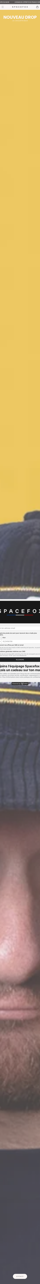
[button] (2, 7)
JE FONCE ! (20, 1276)
